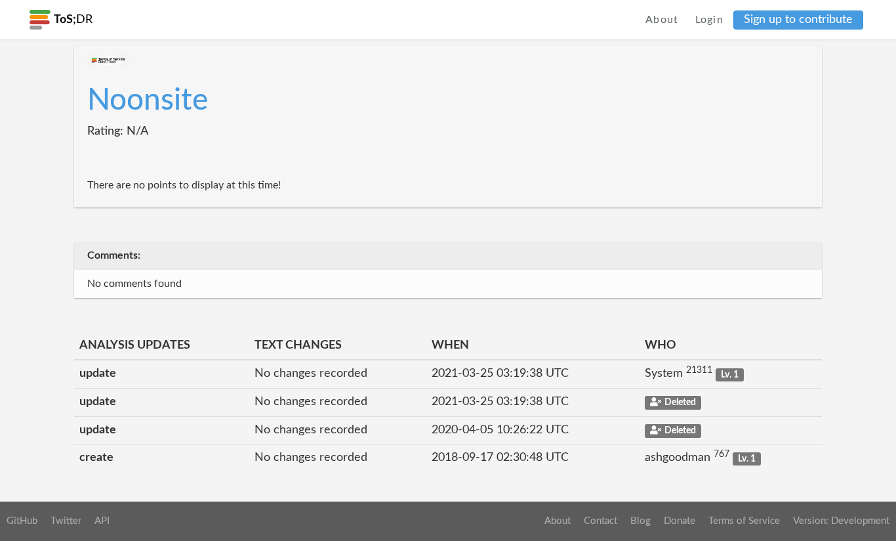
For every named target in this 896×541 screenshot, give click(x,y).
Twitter (66, 521)
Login (709, 19)
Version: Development (841, 521)
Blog (640, 521)
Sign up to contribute (798, 20)
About (662, 19)
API (102, 521)
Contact (600, 521)
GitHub (22, 521)
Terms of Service (744, 521)
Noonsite (147, 100)
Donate (679, 521)
